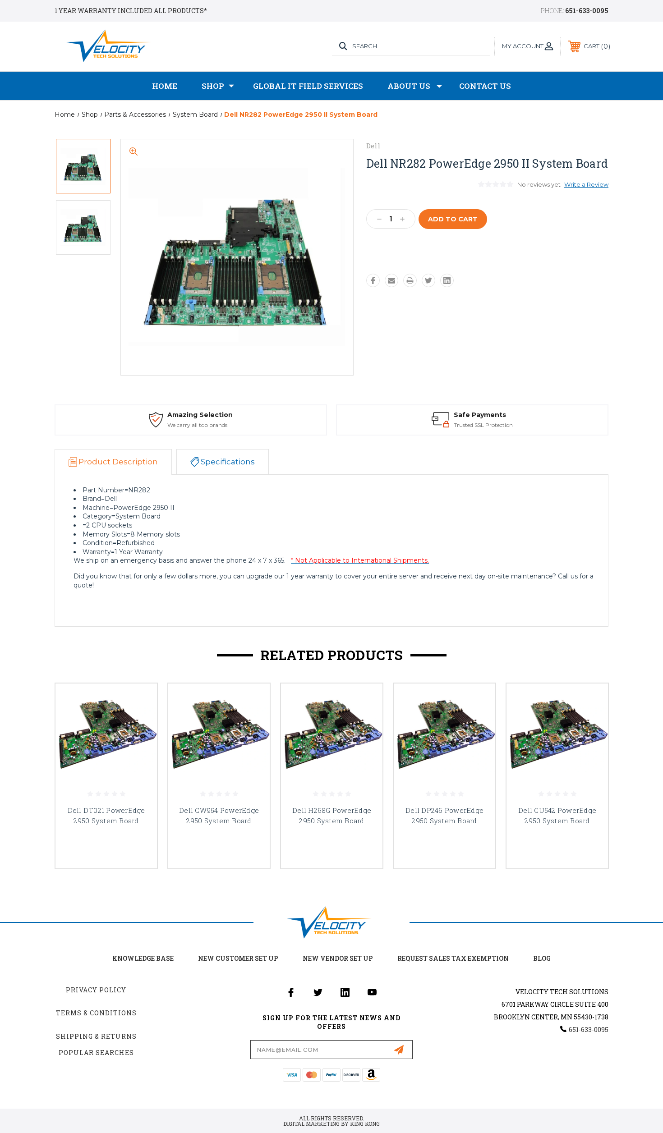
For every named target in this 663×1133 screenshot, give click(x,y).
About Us (408, 86)
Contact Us (485, 86)
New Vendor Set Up (338, 958)
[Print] (410, 280)
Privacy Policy (96, 990)
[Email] (391, 280)
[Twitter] (428, 280)
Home (164, 86)
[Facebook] (373, 280)
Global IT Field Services (308, 86)
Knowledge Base (143, 958)
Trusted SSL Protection (483, 425)
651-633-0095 (586, 10)
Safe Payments (480, 415)
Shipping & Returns (96, 1036)
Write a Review (586, 184)
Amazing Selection (200, 415)
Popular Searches (96, 1052)
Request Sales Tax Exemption (453, 958)
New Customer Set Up (238, 958)
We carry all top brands (197, 425)
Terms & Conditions (96, 1013)
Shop (213, 86)
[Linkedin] (447, 280)
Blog (542, 958)
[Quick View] (139, 702)
